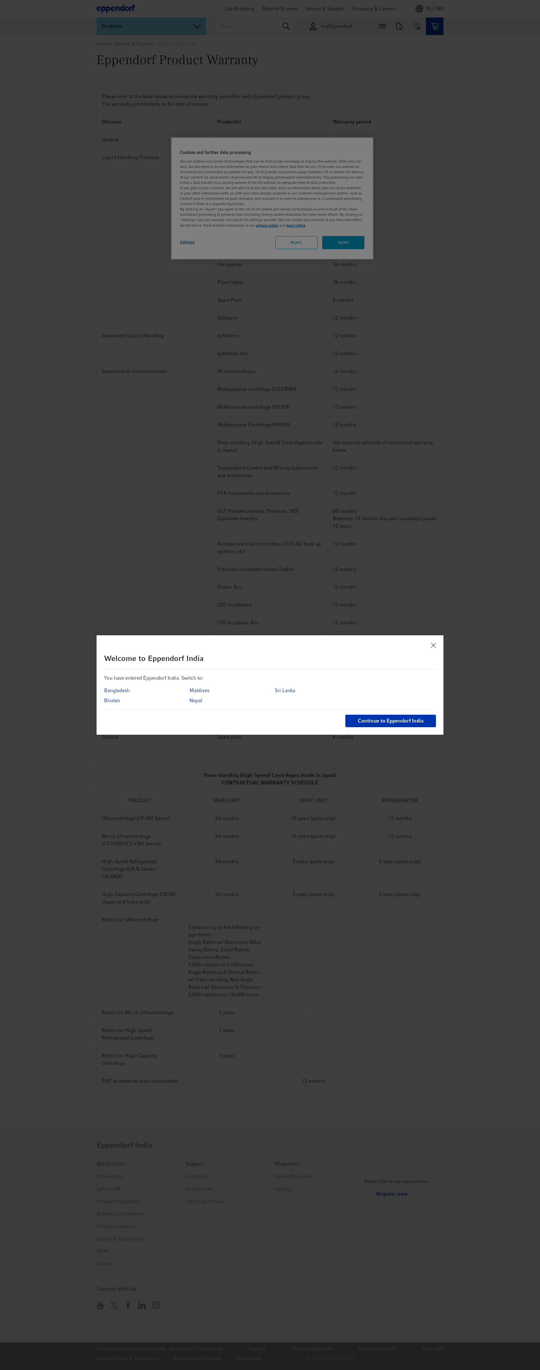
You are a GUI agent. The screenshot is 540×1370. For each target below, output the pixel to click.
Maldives (199, 690)
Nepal (195, 700)
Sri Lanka (285, 690)
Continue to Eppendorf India (390, 721)
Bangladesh (117, 690)
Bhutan (112, 700)
